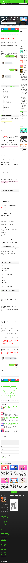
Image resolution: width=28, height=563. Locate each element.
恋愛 (6, 3)
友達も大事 (5, 95)
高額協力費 (2, 557)
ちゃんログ (6, 561)
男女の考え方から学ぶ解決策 (5, 107)
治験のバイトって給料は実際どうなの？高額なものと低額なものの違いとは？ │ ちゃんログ (24, 107)
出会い (9, 393)
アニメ (2, 519)
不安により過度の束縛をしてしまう (7, 102)
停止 (5, 393)
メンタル (4, 484)
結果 (12, 395)
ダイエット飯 (2, 390)
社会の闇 (22, 40)
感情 (15, 393)
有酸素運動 (2, 395)
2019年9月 (22, 112)
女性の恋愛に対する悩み (5, 97)
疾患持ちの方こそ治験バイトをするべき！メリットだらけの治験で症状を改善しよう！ (23, 133)
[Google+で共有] (9, 29)
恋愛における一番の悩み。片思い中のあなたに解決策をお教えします (5, 487)
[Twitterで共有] (6, 29)
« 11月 (11, 510)
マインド (17, 390)
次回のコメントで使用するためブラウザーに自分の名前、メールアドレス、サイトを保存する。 (10, 456)
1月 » (13, 510)
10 (11, 505)
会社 (1, 393)
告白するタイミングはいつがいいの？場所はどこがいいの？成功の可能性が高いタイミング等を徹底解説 (23, 474)
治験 (11, 3)
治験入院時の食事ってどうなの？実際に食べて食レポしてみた (24, 90)
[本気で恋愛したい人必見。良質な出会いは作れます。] (2, 430)
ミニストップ (3, 534)
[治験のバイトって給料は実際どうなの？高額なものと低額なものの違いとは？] (21, 66)
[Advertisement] (14, 10)
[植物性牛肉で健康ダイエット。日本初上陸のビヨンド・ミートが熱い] (21, 71)
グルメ (2, 388)
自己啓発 (22, 42)
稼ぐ (6, 395)
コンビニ (4, 388)
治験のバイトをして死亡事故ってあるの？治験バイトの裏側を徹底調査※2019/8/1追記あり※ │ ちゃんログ (24, 86)
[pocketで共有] (17, 29)
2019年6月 (22, 114)
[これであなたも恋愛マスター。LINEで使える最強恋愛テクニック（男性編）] (2, 407)
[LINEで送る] (10, 31)
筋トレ (9, 395)
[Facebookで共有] (2, 29)
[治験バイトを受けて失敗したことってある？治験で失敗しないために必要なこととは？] (21, 56)
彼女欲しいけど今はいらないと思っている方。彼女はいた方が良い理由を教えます (14, 474)
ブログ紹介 (14, 390)
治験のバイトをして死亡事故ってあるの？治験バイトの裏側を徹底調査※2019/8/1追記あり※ (23, 141)
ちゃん (2, 471)
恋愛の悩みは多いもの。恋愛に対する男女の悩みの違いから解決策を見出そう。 (14, 486)
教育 (16, 393)
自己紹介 (22, 44)
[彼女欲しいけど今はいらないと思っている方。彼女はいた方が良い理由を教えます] (2, 424)
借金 (3, 393)
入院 (7, 393)
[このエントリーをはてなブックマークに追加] (13, 29)
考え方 (15, 395)
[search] (26, 3)
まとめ (3, 111)
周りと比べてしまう (6, 101)
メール (2, 449)
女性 (4, 106)
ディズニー (6, 390)
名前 (1, 446)
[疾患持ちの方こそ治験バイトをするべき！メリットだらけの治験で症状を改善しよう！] (21, 51)
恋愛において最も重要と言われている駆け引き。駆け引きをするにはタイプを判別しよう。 (5, 474)
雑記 (21, 46)
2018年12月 (22, 120)
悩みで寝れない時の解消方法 (12, 86)
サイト (1, 452)
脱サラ (2, 552)
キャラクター (6, 519)
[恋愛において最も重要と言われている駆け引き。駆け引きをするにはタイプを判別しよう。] (2, 413)
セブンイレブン (11, 388)
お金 (2, 516)
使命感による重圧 (5, 96)
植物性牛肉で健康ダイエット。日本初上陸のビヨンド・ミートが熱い (25, 71)
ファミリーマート (10, 390)
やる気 (3, 471)
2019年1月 (22, 118)
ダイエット (9, 3)
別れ (11, 393)
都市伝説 (5, 554)
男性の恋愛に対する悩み (5, 91)
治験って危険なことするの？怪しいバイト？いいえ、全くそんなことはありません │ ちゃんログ (24, 100)
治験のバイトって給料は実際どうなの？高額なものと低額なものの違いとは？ (25, 66)
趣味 (2, 554)
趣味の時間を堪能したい (6, 92)
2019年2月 (22, 116)
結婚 (10, 395)
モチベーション (7, 484)
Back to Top (14, 492)
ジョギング (7, 388)
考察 (16, 395)
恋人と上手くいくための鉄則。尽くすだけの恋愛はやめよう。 (23, 487)
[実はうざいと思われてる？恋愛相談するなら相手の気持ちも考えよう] (2, 418)
